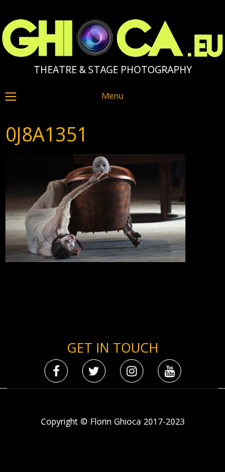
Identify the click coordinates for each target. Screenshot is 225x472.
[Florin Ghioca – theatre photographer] (112, 54)
